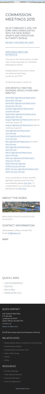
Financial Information (12, 378)
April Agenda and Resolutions (17, 147)
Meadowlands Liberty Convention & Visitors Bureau (23, 343)
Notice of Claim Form (10, 327)
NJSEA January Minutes (15, 166)
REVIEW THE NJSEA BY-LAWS (19, 42)
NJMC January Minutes (15, 172)
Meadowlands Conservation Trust (16, 350)
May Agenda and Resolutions (17, 142)
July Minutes (10, 133)
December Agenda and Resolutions (20, 98)
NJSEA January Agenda (15, 164)
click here (27, 183)
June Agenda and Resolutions (18, 136)
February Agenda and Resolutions (19, 158)
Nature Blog (9, 289)
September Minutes (13, 117)
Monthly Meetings (11, 371)
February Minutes (12, 161)
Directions (8, 286)
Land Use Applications (13, 283)
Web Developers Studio (22, 388)
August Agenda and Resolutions (19, 120)
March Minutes (11, 155)
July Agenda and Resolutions (17, 131)
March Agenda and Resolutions (18, 153)
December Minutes (13, 101)
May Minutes (10, 144)
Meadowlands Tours (12, 293)
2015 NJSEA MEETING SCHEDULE (16, 53)
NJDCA (7, 357)
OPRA (6, 360)
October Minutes (12, 111)
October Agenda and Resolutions (19, 109)
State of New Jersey (11, 353)
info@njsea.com (14, 233)
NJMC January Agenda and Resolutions (22, 169)
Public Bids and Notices (13, 375)
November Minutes (13, 106)
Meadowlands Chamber (13, 346)
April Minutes (10, 150)
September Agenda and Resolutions (20, 114)
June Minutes (11, 139)
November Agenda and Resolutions (20, 103)
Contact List (6, 324)
